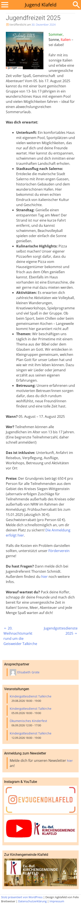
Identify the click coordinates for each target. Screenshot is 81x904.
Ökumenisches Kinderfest (28, 721)
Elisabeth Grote (28, 672)
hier (44, 576)
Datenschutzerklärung (32, 901)
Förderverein (59, 550)
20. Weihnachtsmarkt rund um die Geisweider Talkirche (20, 636)
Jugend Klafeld (40, 4)
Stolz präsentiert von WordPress (22, 897)
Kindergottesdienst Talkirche (30, 696)
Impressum (56, 901)
